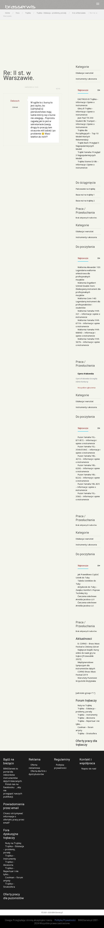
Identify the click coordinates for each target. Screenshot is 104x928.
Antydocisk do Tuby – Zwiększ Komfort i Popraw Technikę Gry (88, 590)
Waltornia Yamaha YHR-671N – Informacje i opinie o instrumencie (88, 323)
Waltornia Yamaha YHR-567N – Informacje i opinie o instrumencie (88, 341)
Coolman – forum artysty (84, 729)
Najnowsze (83, 90)
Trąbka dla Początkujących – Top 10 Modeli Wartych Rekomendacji (87, 135)
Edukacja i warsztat (84, 73)
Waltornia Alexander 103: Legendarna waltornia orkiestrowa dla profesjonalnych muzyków (88, 273)
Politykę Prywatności (65, 920)
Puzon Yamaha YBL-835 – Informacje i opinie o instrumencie (88, 487)
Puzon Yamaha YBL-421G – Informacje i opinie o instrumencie (88, 458)
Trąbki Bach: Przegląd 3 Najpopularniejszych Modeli (87, 145)
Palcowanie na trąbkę (85, 188)
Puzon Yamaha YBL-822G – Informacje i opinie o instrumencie (88, 477)
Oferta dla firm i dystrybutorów (37, 773)
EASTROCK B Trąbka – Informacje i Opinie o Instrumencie (87, 102)
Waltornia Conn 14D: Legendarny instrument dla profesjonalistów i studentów (88, 303)
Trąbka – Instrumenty (87, 714)
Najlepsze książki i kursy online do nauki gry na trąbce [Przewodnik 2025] (87, 654)
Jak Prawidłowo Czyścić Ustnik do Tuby (87, 576)
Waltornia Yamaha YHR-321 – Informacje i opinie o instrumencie (88, 313)
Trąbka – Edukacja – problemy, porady (86, 710)
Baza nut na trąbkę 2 (85, 200)
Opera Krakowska (86, 373)
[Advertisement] (52, 40)
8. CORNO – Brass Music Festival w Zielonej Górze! (88, 645)
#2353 (58, 89)
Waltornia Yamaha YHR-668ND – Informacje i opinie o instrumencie (88, 332)
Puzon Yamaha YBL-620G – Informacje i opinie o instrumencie (88, 468)
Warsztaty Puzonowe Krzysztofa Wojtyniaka (86, 679)
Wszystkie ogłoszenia (86, 387)
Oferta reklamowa (34, 766)
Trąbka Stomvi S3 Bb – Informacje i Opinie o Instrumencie (87, 164)
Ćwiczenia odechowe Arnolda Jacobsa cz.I (86, 604)
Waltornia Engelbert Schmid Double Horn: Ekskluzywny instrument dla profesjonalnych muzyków (88, 289)
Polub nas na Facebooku (10, 786)
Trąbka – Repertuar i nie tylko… (88, 722)
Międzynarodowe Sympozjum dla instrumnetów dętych (85, 665)
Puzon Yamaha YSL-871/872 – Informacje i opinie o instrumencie (86, 440)
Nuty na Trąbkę (85, 705)
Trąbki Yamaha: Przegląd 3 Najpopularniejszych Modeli (88, 155)
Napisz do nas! (88, 768)
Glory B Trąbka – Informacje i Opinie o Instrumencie (85, 111)
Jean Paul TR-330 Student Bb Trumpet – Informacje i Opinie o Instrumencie (86, 122)
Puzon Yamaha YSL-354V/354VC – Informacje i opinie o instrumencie (88, 449)
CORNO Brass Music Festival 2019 (86, 673)
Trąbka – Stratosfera (87, 733)
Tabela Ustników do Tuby (86, 582)
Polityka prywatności (60, 766)
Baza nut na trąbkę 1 (85, 194)
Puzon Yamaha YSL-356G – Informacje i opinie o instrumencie (88, 496)
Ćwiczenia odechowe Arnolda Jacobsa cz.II (86, 598)
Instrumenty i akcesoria (86, 78)
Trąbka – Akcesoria (86, 717)
